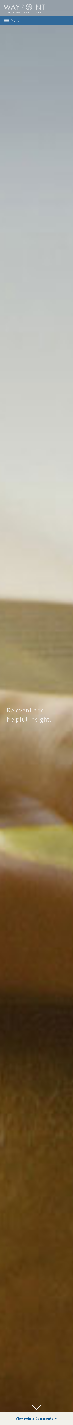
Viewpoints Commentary (36, 1418)
